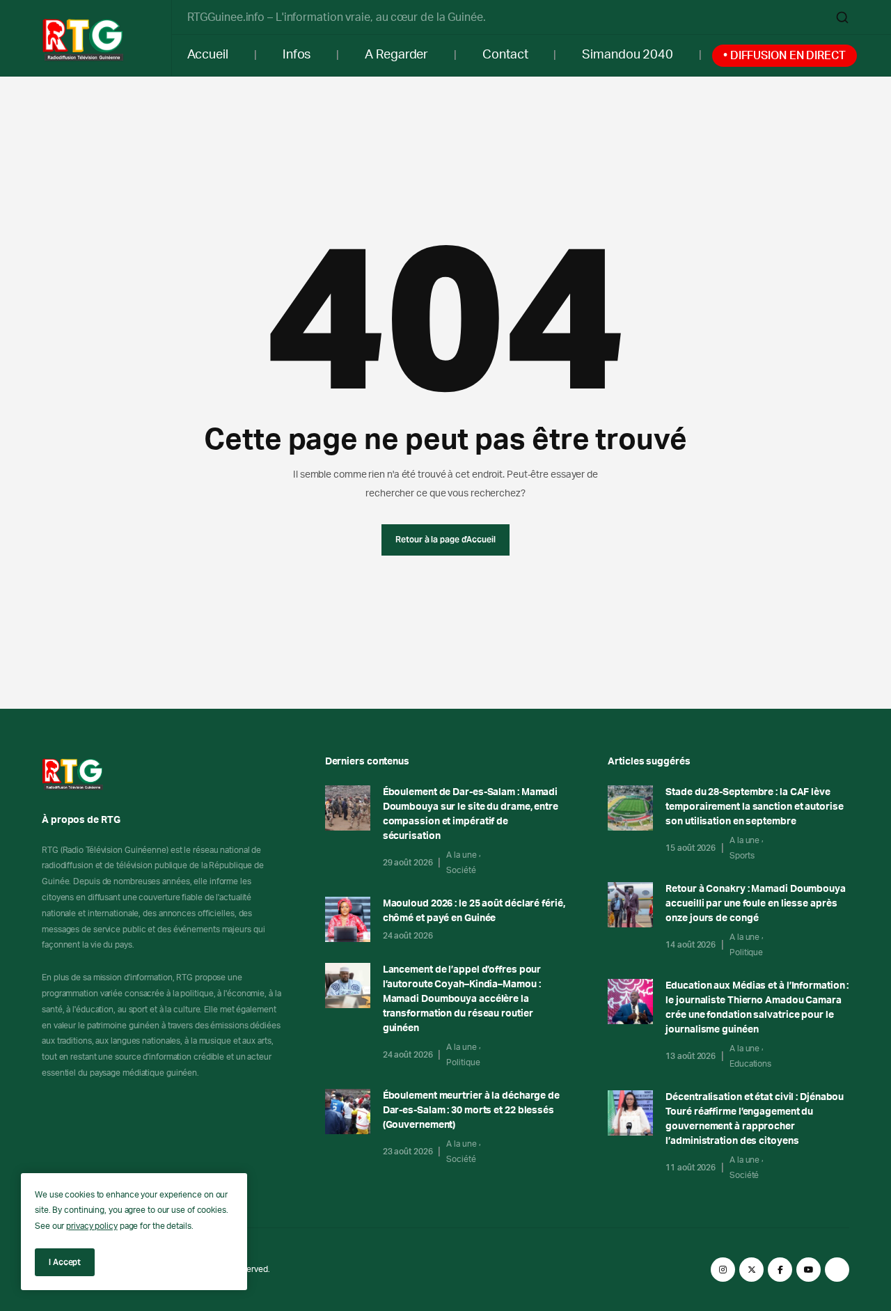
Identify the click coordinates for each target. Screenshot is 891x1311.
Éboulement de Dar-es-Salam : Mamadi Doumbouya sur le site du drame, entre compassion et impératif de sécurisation (470, 814)
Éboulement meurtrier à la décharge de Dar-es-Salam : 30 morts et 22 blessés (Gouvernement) (471, 1110)
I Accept (65, 1262)
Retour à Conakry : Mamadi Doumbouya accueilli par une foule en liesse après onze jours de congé (755, 903)
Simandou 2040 (627, 55)
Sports (742, 855)
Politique (463, 1062)
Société (460, 870)
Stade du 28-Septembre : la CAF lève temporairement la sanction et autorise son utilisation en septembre (754, 806)
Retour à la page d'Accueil (445, 539)
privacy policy (92, 1226)
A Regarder (396, 55)
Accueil (207, 55)
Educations (750, 1064)
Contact (505, 55)
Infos (297, 55)
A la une (461, 855)
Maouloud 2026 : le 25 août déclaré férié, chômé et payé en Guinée (474, 911)
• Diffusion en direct (784, 55)
